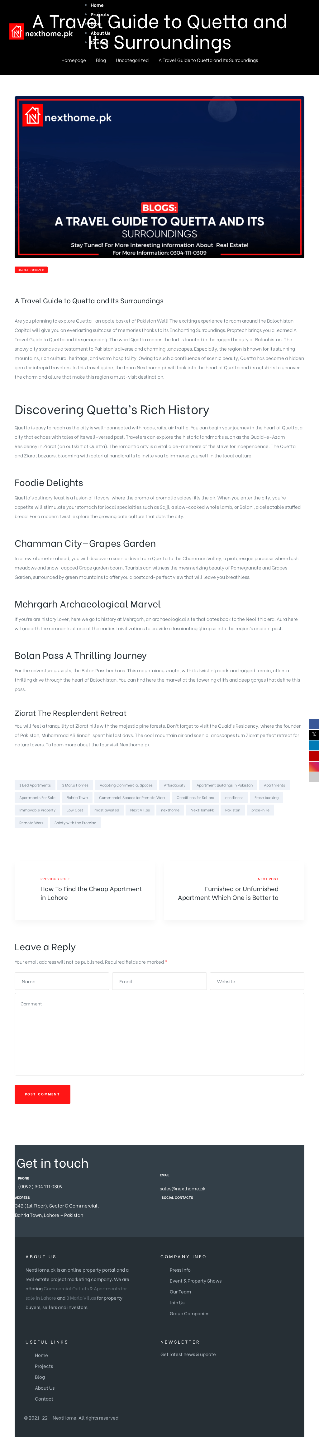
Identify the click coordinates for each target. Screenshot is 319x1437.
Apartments (274, 784)
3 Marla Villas (81, 1297)
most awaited (106, 809)
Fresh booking (267, 797)
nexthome (170, 809)
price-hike (260, 809)
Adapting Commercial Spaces (126, 784)
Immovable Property (37, 809)
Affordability (174, 784)
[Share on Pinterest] (300, 835)
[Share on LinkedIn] (284, 835)
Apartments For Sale (37, 797)
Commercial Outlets (66, 1288)
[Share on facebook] (268, 835)
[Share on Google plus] (292, 835)
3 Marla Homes (75, 784)
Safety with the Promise (75, 822)
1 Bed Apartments (35, 784)
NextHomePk (202, 809)
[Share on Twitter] (276, 835)
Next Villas (140, 809)
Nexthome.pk (135, 744)
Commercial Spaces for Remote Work (132, 797)
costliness (234, 797)
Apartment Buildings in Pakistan (225, 784)
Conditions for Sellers (195, 797)
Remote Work (31, 822)
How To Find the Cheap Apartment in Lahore (85, 890)
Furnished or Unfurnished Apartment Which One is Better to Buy (234, 890)
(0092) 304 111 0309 (40, 1186)
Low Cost (75, 809)
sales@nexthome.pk (183, 1188)
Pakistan (232, 809)
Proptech (237, 329)
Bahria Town (77, 797)
